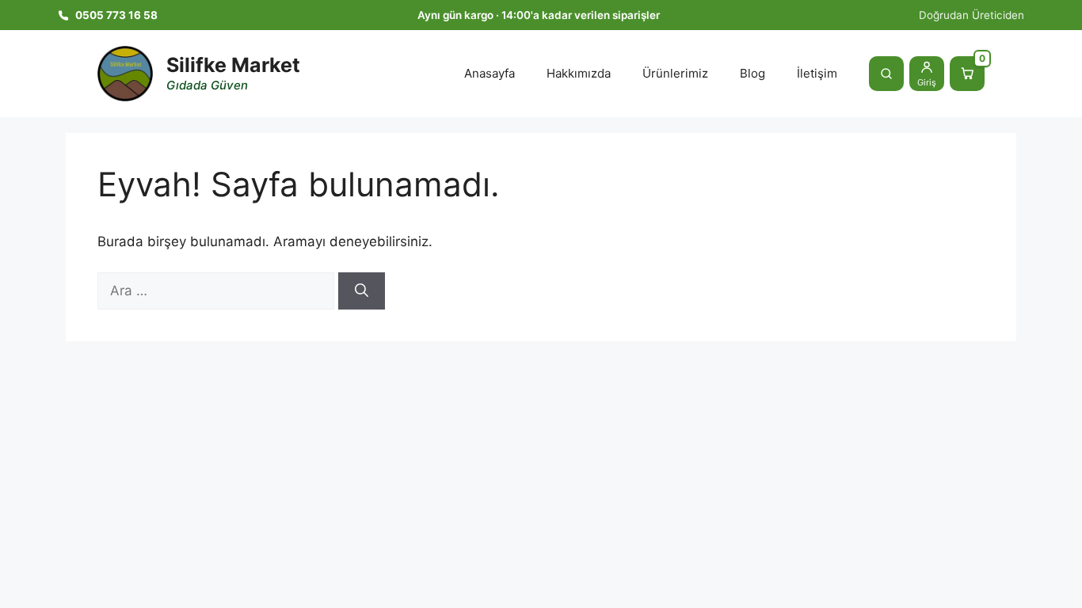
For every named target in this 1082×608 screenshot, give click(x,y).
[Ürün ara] (886, 73)
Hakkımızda (579, 73)
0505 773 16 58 (116, 15)
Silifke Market (233, 65)
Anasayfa (489, 73)
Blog (752, 73)
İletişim (817, 73)
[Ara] (361, 291)
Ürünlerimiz (675, 73)
